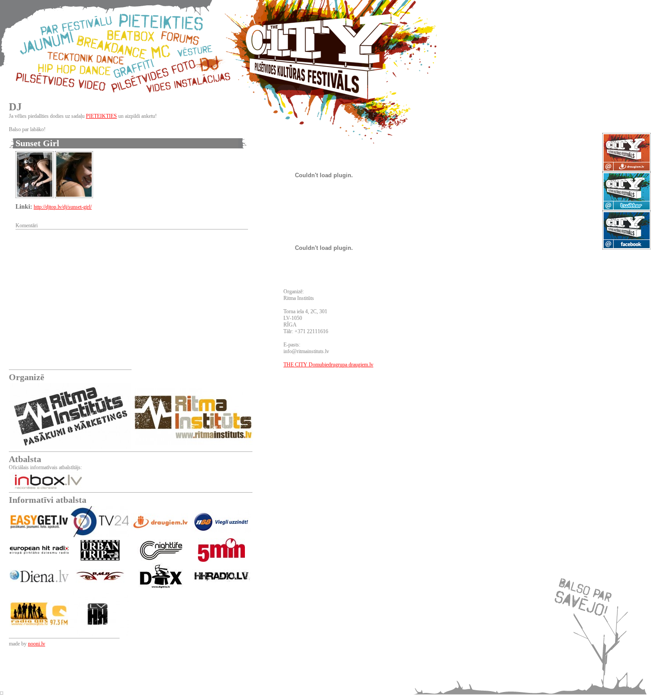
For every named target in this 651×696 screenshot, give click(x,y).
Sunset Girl (37, 143)
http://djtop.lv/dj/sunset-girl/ (63, 207)
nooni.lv (36, 644)
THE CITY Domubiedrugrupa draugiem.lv (328, 365)
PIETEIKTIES (101, 116)
